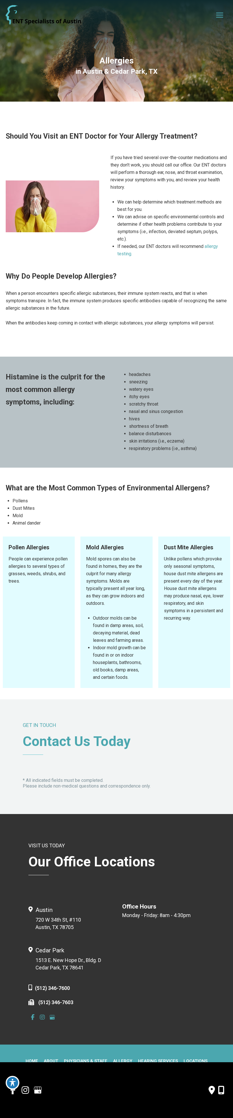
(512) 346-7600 (52, 988)
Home (32, 1061)
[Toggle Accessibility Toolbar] (12, 1083)
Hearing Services (158, 1061)
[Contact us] (212, 1090)
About (51, 1061)
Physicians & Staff (85, 1061)
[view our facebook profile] (32, 1017)
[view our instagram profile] (42, 1017)
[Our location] (221, 1090)
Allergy (122, 1061)
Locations (195, 1061)
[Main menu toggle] (219, 15)
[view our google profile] (52, 1017)
